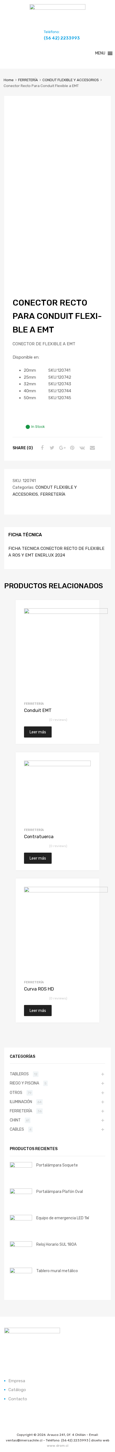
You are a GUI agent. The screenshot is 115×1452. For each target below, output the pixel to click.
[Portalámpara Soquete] (21, 1166)
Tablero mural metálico (57, 1271)
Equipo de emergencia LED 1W (62, 1218)
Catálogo (17, 1389)
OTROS (16, 1092)
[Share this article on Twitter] (51, 447)
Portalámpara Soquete (57, 1165)
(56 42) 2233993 (57, 38)
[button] (100, 53)
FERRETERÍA (28, 80)
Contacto (17, 1398)
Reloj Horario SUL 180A (56, 1244)
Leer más (38, 732)
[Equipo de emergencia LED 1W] (21, 1219)
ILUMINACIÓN (21, 1101)
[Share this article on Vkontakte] (81, 447)
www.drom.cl (57, 1446)
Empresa (16, 1380)
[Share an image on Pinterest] (71, 447)
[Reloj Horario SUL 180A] (21, 1245)
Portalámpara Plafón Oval (59, 1191)
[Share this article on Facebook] (41, 447)
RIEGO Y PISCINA (24, 1083)
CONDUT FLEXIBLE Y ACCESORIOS (70, 80)
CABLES (17, 1129)
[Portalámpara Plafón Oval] (21, 1192)
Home (9, 80)
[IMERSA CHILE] (57, 8)
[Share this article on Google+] (61, 447)
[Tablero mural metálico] (21, 1272)
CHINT (15, 1120)
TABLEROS (19, 1074)
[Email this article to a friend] (91, 447)
